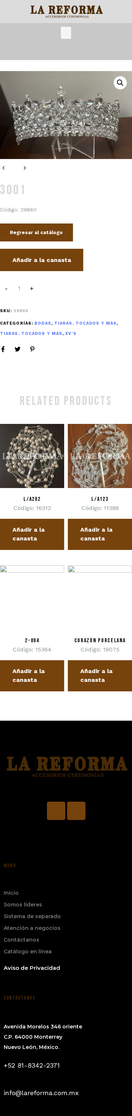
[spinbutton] (19, 288)
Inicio (11, 893)
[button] (66, 33)
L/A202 (31, 499)
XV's (70, 333)
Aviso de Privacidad (32, 967)
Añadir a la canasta (41, 259)
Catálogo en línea (28, 951)
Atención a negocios (32, 928)
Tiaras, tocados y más (85, 323)
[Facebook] (56, 811)
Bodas (42, 323)
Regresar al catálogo (36, 232)
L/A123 (99, 499)
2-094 (32, 640)
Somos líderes (23, 904)
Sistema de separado (32, 916)
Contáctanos (21, 939)
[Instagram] (76, 811)
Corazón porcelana (100, 640)
